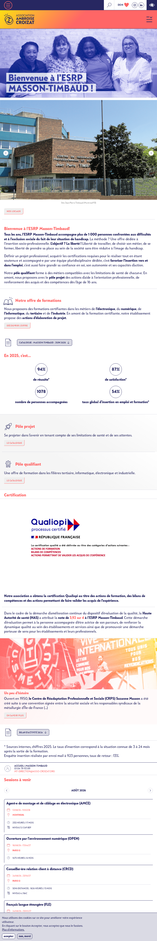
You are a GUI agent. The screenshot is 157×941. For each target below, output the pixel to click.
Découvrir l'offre (17, 326)
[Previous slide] (5, 153)
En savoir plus (15, 715)
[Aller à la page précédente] (6, 790)
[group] (78, 153)
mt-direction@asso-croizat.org (34, 771)
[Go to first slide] (151, 153)
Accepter (8, 936)
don (120, 4)
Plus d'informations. (13, 930)
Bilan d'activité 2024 (31, 732)
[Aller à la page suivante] (150, 790)
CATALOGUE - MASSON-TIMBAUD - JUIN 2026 (42, 342)
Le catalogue (14, 443)
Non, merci (25, 936)
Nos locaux (14, 211)
